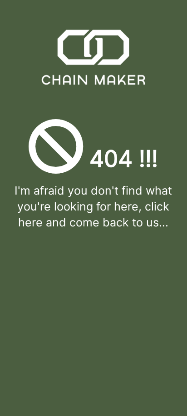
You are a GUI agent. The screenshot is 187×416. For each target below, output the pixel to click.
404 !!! (120, 158)
